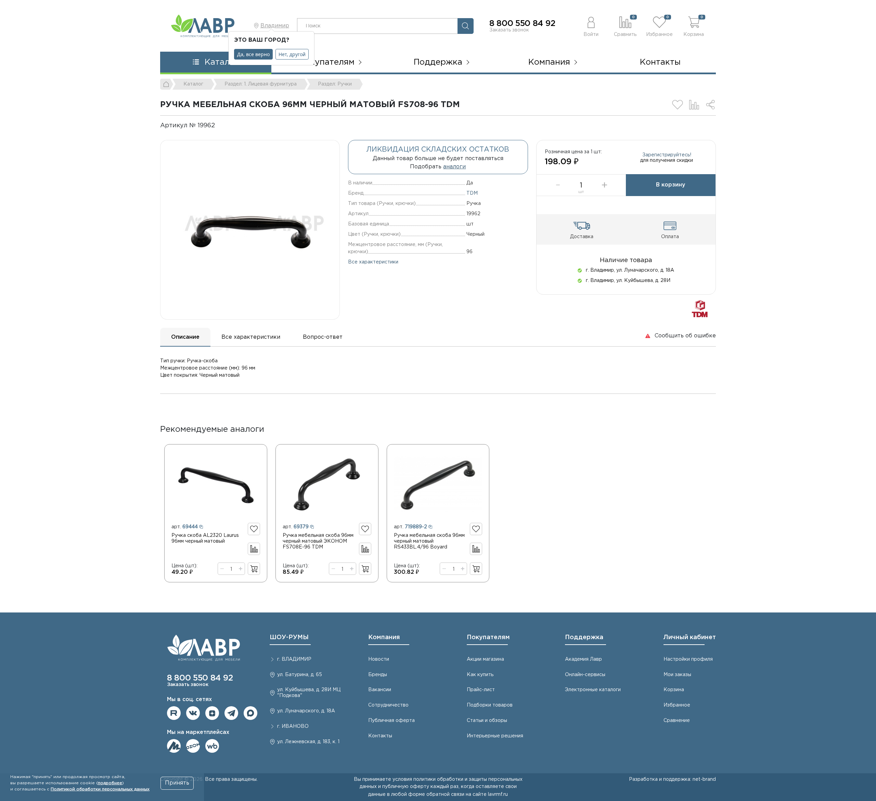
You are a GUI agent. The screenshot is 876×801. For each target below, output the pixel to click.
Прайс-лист (481, 690)
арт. (184, 527)
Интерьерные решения (495, 736)
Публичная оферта (391, 721)
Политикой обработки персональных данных (100, 789)
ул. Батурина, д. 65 (299, 675)
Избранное (677, 705)
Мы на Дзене (212, 713)
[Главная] (166, 84)
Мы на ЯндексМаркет (174, 746)
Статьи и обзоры (487, 721)
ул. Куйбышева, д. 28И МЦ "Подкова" (308, 693)
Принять (177, 783)
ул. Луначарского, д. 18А (306, 711)
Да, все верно (253, 54)
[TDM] (700, 308)
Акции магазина (485, 659)
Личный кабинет (690, 637)
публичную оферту (405, 787)
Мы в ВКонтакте (193, 713)
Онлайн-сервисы (585, 675)
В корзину (670, 185)
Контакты (660, 62)
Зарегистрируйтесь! (666, 155)
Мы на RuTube (174, 713)
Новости (378, 659)
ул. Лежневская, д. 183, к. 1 (308, 742)
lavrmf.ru (498, 794)
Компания (384, 637)
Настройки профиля (688, 659)
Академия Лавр (583, 659)
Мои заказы (677, 675)
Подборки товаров (490, 705)
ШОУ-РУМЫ (289, 637)
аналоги (454, 166)
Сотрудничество (388, 705)
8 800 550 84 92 (522, 23)
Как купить (480, 675)
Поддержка (584, 637)
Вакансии (379, 690)
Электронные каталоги (593, 690)
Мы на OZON (193, 746)
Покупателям (488, 637)
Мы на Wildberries (212, 746)
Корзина (674, 690)
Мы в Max (250, 713)
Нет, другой (292, 54)
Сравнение (677, 721)
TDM (472, 193)
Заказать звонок (509, 30)
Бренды (377, 675)
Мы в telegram (231, 713)
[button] (591, 25)
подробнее (110, 783)
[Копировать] (221, 125)
